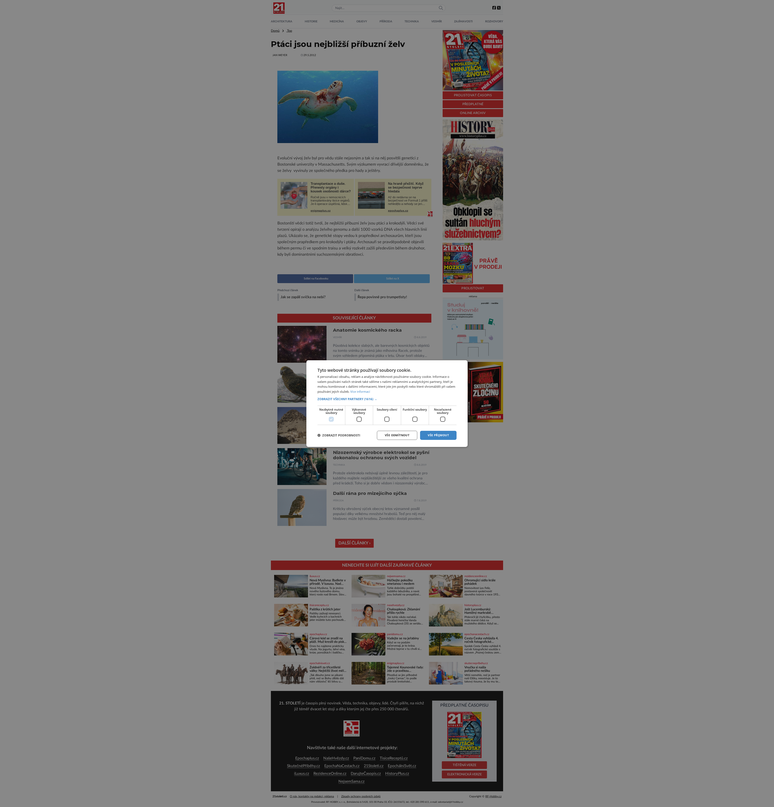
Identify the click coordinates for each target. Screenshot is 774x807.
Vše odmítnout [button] (397, 435)
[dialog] (387, 403)
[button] (387, 399)
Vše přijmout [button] (438, 435)
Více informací (360, 391)
